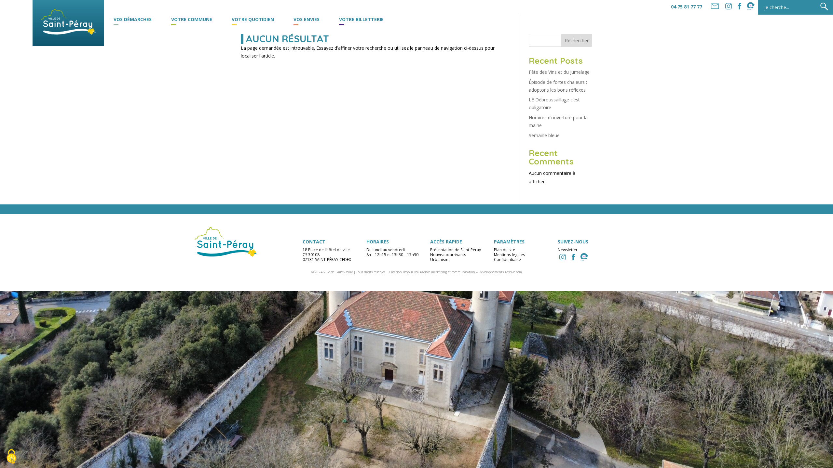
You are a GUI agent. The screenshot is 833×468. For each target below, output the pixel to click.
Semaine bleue (544, 135)
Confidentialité (507, 259)
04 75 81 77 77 (686, 7)
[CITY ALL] (751, 6)
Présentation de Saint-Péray (455, 250)
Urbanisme (440, 259)
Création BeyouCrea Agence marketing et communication (432, 272)
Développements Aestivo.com (500, 272)
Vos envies (307, 19)
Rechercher (577, 40)
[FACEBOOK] (739, 6)
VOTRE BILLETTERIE (361, 19)
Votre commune (191, 19)
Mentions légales (509, 254)
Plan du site (504, 250)
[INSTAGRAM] (562, 257)
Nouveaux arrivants (448, 254)
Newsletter (568, 250)
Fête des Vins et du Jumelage (559, 72)
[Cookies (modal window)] (11, 457)
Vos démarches (133, 19)
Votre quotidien (253, 19)
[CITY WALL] (584, 257)
